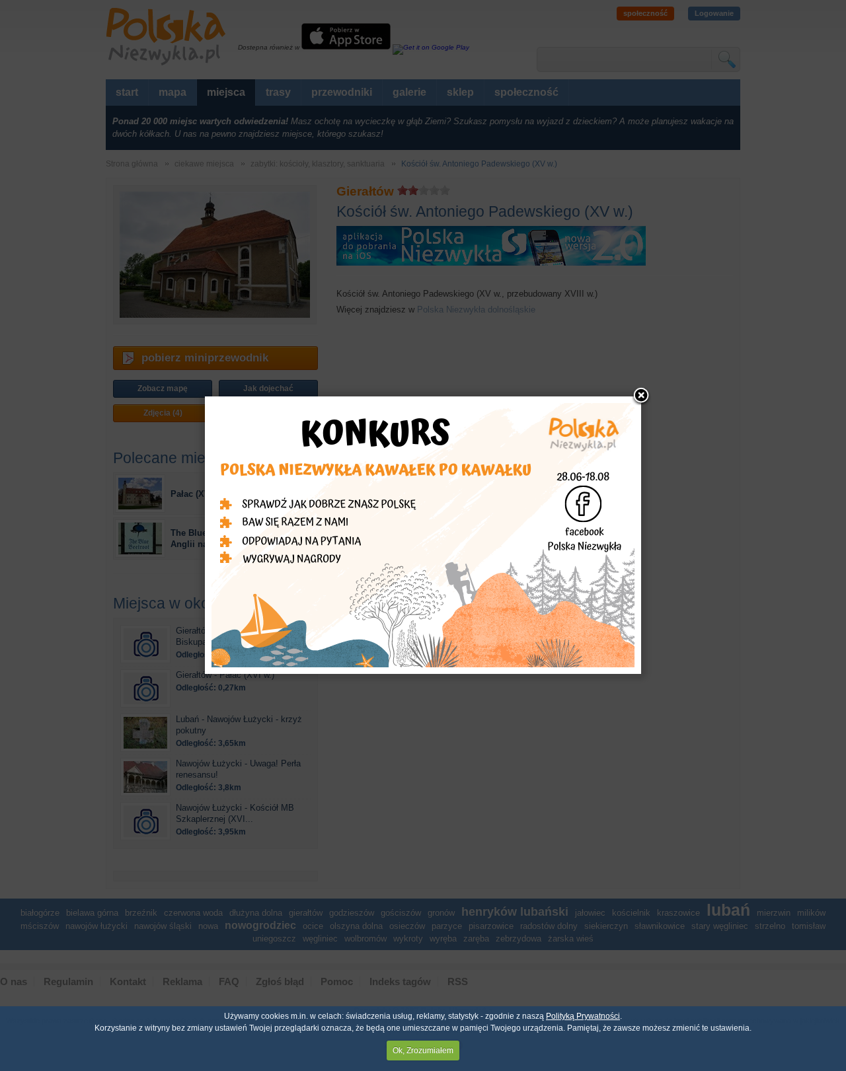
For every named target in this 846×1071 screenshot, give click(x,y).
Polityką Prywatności (583, 1016)
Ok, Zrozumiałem (423, 1050)
